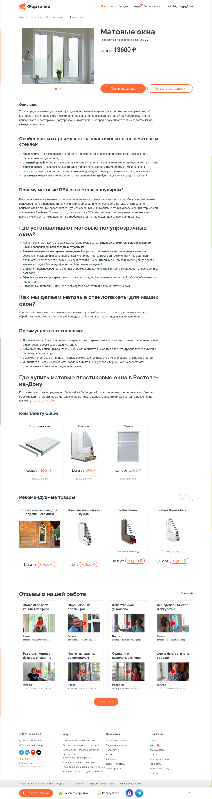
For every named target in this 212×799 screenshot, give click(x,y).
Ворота (110, 754)
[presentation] (182, 498)
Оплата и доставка (159, 759)
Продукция (107, 6)
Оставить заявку (123, 88)
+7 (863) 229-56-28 (180, 6)
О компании (151, 6)
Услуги (124, 6)
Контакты (154, 754)
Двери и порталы (115, 763)
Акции (137, 6)
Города (153, 740)
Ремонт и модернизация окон (79, 740)
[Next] (92, 60)
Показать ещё (106, 701)
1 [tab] (56, 89)
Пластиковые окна (116, 740)
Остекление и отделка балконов (81, 750)
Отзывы (153, 773)
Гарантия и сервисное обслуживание (84, 767)
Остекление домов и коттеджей (81, 745)
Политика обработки (130, 783)
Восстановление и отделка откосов (83, 771)
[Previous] (24, 60)
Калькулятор (156, 750)
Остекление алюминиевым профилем (77, 756)
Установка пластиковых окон (79, 762)
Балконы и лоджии (116, 745)
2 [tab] (60, 89)
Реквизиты (155, 763)
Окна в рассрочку (159, 768)
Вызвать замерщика (170, 88)
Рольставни (112, 750)
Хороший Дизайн (98, 783)
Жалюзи (110, 759)
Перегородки (113, 768)
